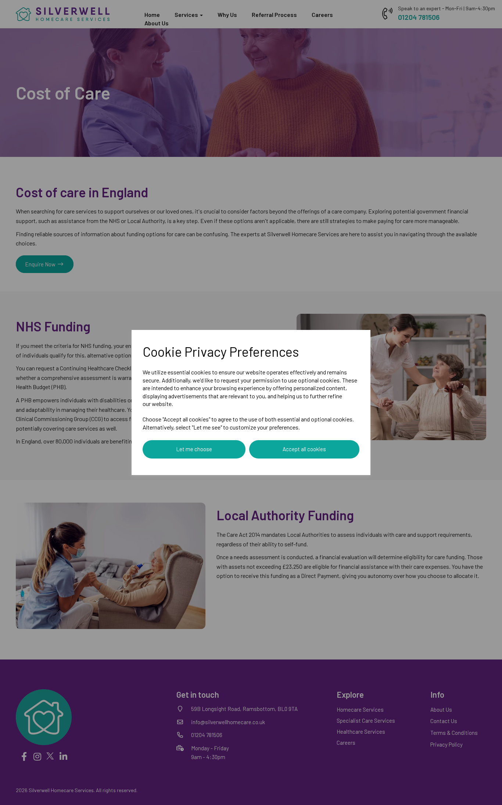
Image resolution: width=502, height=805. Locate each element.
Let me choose (194, 449)
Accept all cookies (304, 449)
